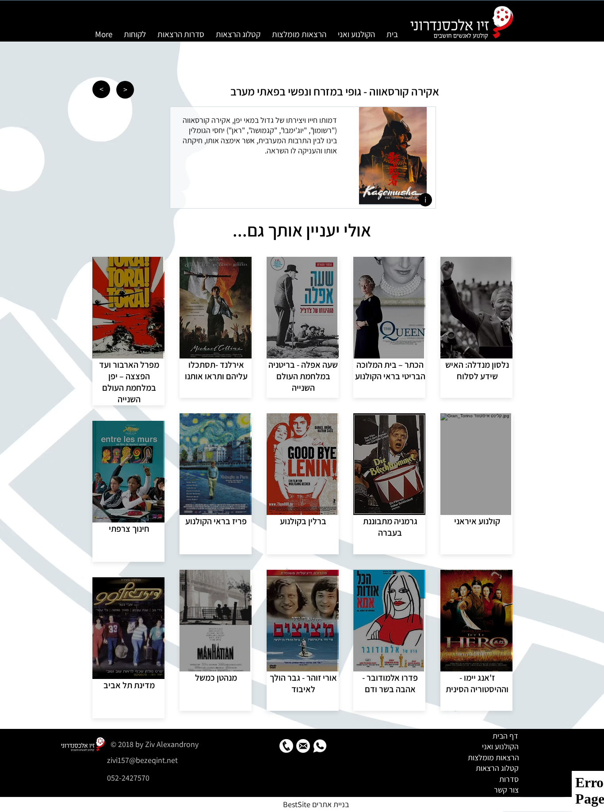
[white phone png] (286, 746)
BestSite (296, 804)
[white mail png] (303, 746)
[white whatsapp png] (320, 746)
